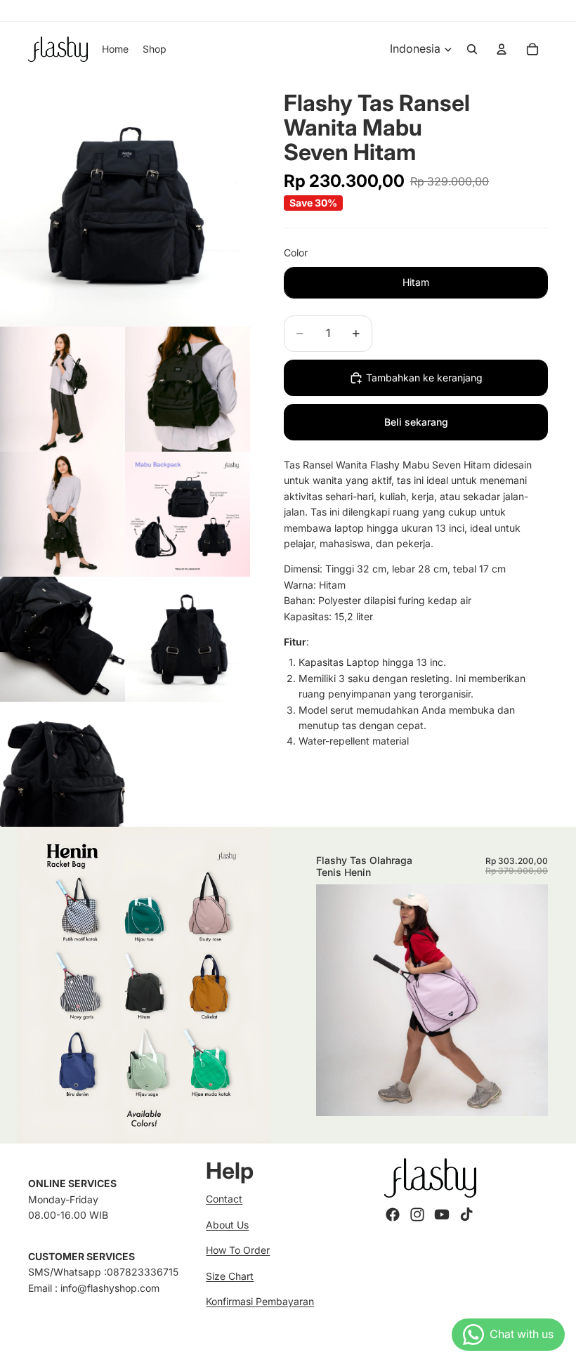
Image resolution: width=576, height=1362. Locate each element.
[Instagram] (417, 1214)
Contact (224, 1199)
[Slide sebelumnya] (337, 999)
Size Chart (230, 1276)
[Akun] (501, 49)
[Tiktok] (466, 1214)
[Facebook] (392, 1214)
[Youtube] (441, 1214)
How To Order (238, 1250)
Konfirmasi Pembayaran (260, 1301)
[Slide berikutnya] (527, 999)
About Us (227, 1225)
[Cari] (472, 49)
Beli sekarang (416, 422)
